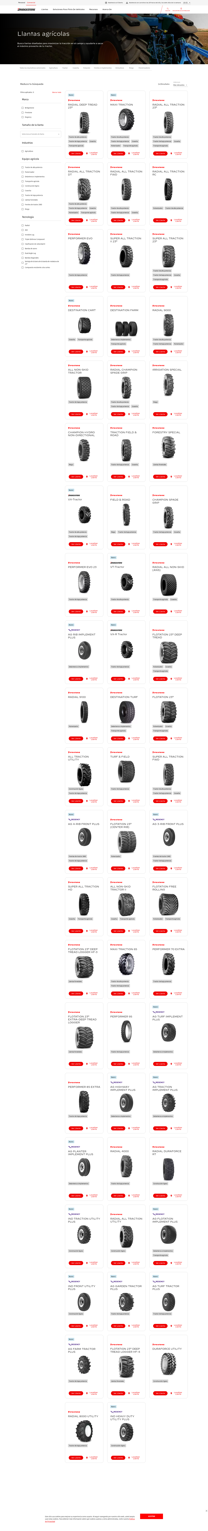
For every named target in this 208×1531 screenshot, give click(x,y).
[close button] (206, 1510)
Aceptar (151, 1516)
